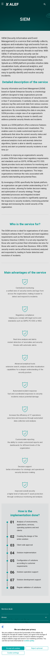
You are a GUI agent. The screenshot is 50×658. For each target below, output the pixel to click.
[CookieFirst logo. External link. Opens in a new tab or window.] (3, 627)
